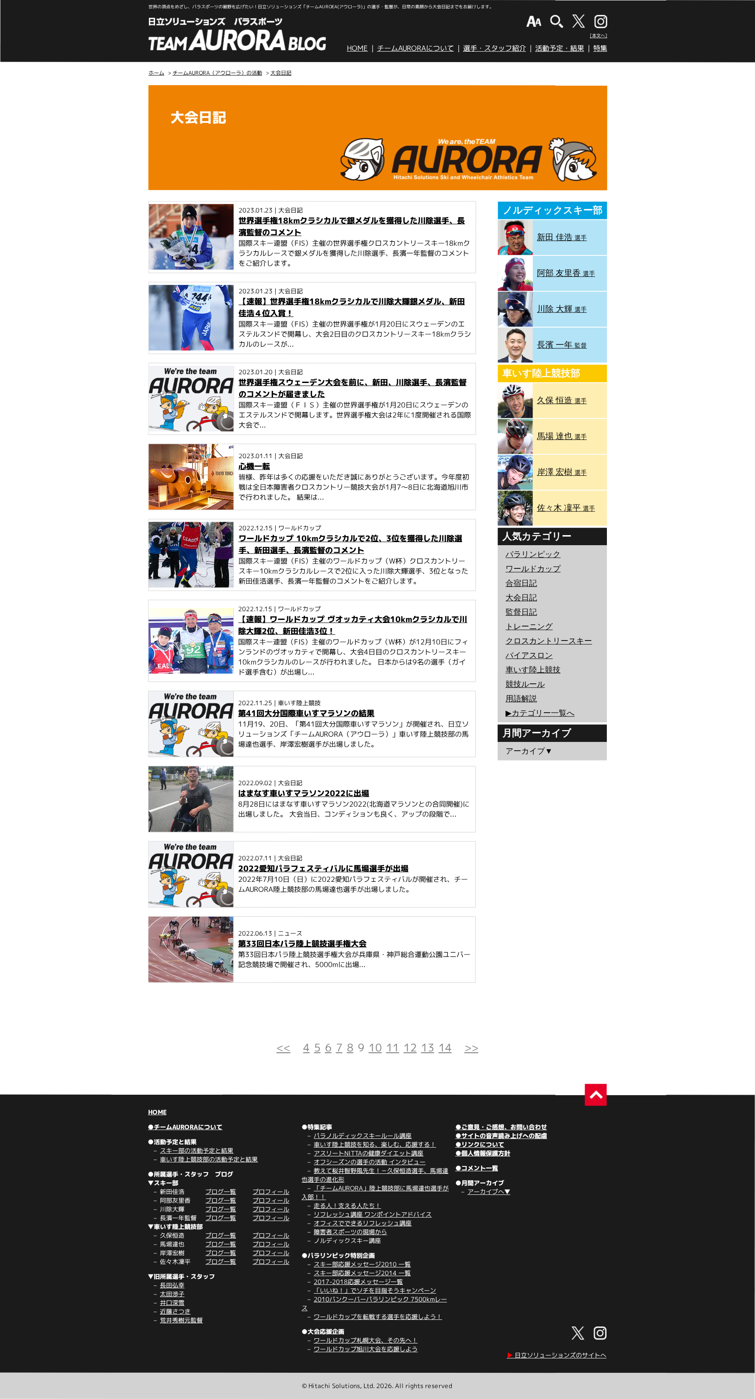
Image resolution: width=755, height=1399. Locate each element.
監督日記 (521, 612)
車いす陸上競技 (533, 669)
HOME (357, 48)
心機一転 (254, 466)
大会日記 (280, 73)
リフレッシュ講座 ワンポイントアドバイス (373, 1214)
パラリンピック (533, 554)
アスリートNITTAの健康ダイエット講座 (368, 1153)
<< (284, 1047)
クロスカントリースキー (549, 641)
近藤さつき (175, 1311)
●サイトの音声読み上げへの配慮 (501, 1135)
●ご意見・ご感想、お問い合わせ (501, 1127)
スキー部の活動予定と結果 (196, 1150)
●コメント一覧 (476, 1168)
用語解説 (521, 698)
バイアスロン (529, 655)
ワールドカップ (533, 568)
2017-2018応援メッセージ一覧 (358, 1281)
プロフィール (271, 1191)
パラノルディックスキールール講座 (363, 1135)
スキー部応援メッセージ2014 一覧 (362, 1273)
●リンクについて (479, 1144)
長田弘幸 (172, 1285)
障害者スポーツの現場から (350, 1232)
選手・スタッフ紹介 (494, 48)
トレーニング (529, 626)
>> (471, 1047)
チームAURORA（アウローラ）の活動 (217, 73)
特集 (600, 48)
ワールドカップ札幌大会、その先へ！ (366, 1340)
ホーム (156, 73)
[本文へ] (598, 35)
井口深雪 (172, 1302)
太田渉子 (172, 1294)
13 (427, 1047)
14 (445, 1047)
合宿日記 (521, 583)
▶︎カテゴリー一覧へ (540, 713)
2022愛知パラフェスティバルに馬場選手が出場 (323, 868)
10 (375, 1047)
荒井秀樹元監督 (181, 1320)
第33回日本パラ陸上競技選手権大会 (302, 943)
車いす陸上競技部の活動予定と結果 (209, 1159)
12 (410, 1047)
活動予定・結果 (559, 48)
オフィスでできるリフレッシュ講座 (363, 1223)
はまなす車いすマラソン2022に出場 (303, 793)
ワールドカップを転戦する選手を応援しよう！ (378, 1316)
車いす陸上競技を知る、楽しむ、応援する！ (375, 1144)
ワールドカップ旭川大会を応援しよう (366, 1349)
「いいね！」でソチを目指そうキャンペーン (375, 1290)
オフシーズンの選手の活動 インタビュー (370, 1162)
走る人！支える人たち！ (347, 1205)
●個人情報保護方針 (482, 1153)
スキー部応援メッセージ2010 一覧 (362, 1264)
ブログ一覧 (220, 1191)
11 (392, 1047)
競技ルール (525, 684)
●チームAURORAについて (185, 1127)
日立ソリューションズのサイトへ (556, 1355)
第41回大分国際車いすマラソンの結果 (306, 713)
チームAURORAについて (415, 48)
